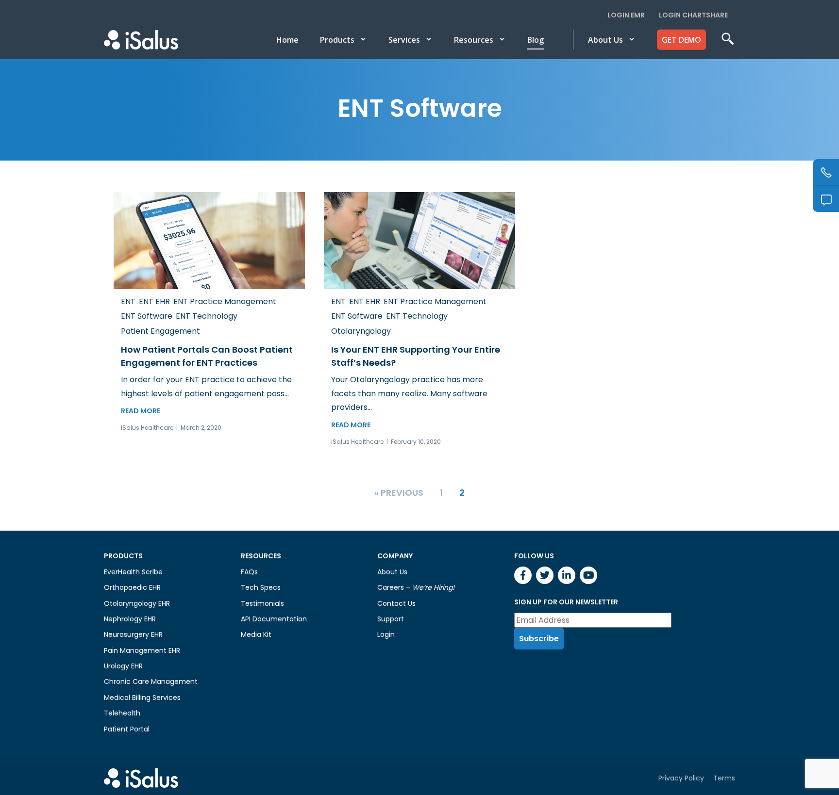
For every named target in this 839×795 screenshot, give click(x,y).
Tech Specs (261, 587)
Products (337, 39)
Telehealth (122, 713)
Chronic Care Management (151, 681)
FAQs (249, 572)
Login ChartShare (693, 15)
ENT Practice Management (224, 301)
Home (287, 39)
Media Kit (256, 634)
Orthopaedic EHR (132, 587)
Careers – (415, 587)
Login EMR (626, 15)
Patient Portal (127, 729)
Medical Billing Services (142, 697)
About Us (605, 39)
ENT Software (146, 316)
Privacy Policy (681, 778)
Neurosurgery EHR (133, 634)
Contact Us (396, 603)
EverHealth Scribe (133, 572)
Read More (140, 411)
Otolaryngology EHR (137, 603)
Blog (535, 39)
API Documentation (274, 619)
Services (404, 39)
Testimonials (262, 603)
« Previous (398, 493)
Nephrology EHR (130, 619)
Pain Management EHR (142, 650)
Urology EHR (123, 666)
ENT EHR (154, 301)
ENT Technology (206, 316)
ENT (128, 301)
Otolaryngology (361, 331)
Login (386, 634)
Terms (724, 778)
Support (390, 619)
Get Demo (681, 39)
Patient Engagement (160, 331)
